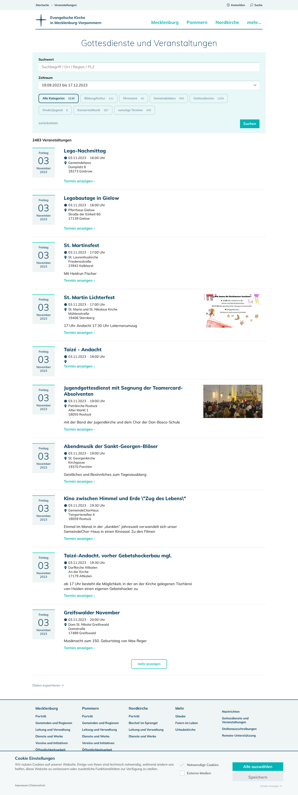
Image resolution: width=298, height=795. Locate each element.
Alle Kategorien (59, 98)
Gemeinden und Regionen (53, 723)
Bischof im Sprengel (143, 723)
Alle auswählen (257, 766)
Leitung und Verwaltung (52, 730)
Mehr (179, 708)
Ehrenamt (133, 98)
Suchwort (46, 59)
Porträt (40, 716)
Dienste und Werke (49, 736)
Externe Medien (199, 773)
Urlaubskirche (185, 730)
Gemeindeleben (169, 98)
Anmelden (238, 5)
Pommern (197, 22)
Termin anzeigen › (79, 181)
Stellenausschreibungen (239, 729)
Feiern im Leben (186, 723)
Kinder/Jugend (55, 110)
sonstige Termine (134, 110)
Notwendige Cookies (203, 765)
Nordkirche (227, 22)
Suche (258, 5)
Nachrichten (231, 711)
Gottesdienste (209, 98)
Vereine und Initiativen (51, 743)
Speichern (257, 777)
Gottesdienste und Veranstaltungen (235, 720)
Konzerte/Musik (92, 110)
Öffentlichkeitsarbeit (50, 750)
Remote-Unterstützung (239, 735)
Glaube (180, 716)
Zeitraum (46, 78)
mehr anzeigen (149, 664)
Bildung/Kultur (99, 98)
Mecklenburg (165, 22)
